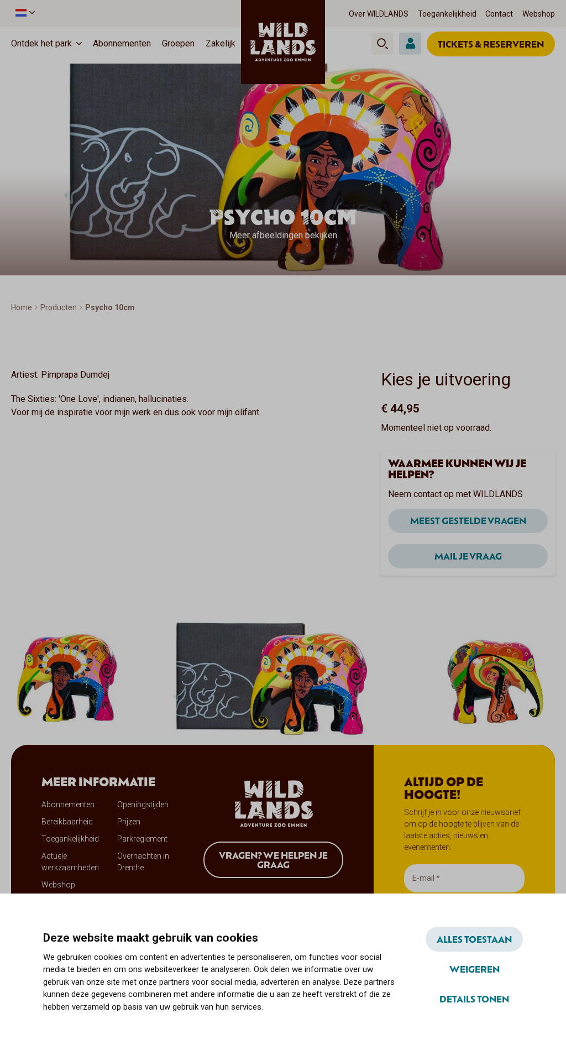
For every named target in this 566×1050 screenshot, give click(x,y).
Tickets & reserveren (491, 44)
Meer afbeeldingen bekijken (283, 235)
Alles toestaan (474, 939)
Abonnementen (122, 43)
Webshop (538, 13)
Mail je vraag (468, 556)
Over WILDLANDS (378, 13)
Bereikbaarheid (67, 821)
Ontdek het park (41, 43)
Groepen (178, 43)
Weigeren (474, 969)
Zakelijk (220, 43)
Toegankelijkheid (447, 13)
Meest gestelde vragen (468, 520)
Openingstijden (143, 804)
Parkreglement (142, 838)
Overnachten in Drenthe (143, 862)
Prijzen (128, 821)
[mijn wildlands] (410, 44)
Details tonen (474, 998)
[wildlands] (283, 42)
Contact (499, 13)
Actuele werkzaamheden (70, 862)
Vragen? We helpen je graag (273, 860)
